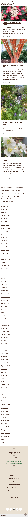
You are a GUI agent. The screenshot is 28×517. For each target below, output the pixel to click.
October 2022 (5, 262)
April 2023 (4, 243)
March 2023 (4, 247)
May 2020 (4, 347)
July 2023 (3, 234)
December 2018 (5, 378)
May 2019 (3, 372)
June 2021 (4, 312)
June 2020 (4, 344)
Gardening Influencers (14, 484)
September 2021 (5, 303)
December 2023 (5, 228)
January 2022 (4, 290)
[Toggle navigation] (26, 3)
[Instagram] (10, 509)
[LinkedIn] (20, 509)
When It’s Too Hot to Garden (12, 24)
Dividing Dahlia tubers (7, 201)
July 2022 (3, 272)
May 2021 (3, 315)
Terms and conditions (14, 491)
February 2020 (5, 356)
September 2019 (5, 366)
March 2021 (4, 322)
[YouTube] (14, 509)
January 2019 (4, 375)
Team (2, 442)
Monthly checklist (5, 426)
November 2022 (5, 259)
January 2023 (5, 253)
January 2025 (4, 209)
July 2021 (3, 309)
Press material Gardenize (14, 487)
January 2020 (4, 359)
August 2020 (4, 337)
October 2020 (5, 331)
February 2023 (5, 250)
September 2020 (5, 334)
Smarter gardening (6, 439)
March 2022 (4, 284)
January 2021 (4, 328)
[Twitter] (17, 509)
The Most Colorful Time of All (13, 66)
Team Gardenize (14, 475)
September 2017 (5, 394)
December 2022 (5, 256)
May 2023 (4, 240)
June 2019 (4, 369)
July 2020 (3, 341)
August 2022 (4, 268)
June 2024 (4, 222)
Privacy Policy (14, 497)
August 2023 (4, 231)
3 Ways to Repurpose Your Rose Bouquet (12, 187)
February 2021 (5, 325)
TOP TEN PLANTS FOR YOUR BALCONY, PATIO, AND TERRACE (12, 197)
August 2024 (4, 218)
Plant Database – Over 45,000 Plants (11, 190)
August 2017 (4, 397)
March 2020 (4, 353)
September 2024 (5, 215)
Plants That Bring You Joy (12, 123)
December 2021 (5, 294)
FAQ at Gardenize (14, 478)
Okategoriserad (5, 430)
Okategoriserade (5, 433)
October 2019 (4, 362)
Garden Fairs (4, 411)
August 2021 (4, 306)
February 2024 (5, 225)
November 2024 (5, 212)
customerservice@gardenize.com (14, 463)
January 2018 (4, 387)
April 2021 (3, 319)
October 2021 (4, 300)
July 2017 (3, 400)
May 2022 (4, 278)
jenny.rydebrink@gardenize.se (14, 461)
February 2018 (5, 384)
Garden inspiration (6, 414)
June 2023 (4, 237)
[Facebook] (7, 509)
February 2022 (5, 287)
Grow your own (5, 420)
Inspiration (4, 423)
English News (4, 408)
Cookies (14, 494)
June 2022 (4, 275)
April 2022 (4, 281)
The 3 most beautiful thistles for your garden (13, 193)
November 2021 (5, 297)
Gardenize (3, 417)
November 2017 (5, 391)
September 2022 (5, 265)
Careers (14, 481)
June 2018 (4, 381)
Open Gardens (5, 436)
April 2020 (4, 350)
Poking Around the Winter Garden (14, 160)
